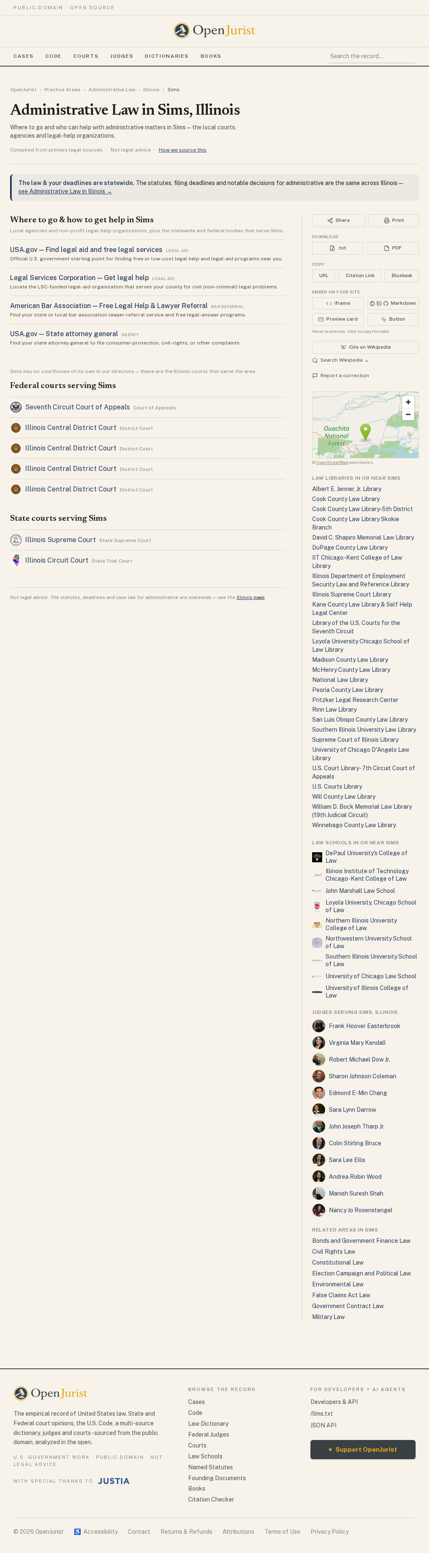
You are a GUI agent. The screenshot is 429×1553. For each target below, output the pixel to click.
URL (323, 275)
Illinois (151, 90)
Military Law (328, 1317)
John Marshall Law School (360, 890)
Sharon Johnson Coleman (362, 1076)
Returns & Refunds (186, 1531)
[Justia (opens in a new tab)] (114, 1481)
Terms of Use (282, 1531)
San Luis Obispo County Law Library (360, 719)
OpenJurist (23, 90)
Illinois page (251, 597)
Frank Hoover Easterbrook (365, 1026)
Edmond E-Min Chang (358, 1093)
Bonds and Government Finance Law (361, 1240)
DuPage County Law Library (350, 547)
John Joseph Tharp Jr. (357, 1126)
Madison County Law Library (350, 659)
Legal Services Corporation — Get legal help (79, 278)
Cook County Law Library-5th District (362, 509)
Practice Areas (62, 90)
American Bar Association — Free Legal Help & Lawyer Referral (109, 306)
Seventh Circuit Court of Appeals (77, 407)
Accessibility (96, 1531)
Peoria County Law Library (347, 690)
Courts (85, 56)
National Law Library (340, 679)
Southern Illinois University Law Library (364, 729)
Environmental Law (338, 1284)
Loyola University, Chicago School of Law (371, 906)
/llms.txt (321, 1413)
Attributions (238, 1531)
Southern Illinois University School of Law (371, 960)
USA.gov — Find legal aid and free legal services (86, 250)
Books (211, 56)
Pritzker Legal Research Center (355, 700)
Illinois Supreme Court (60, 540)
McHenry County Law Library (351, 669)
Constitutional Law (338, 1262)
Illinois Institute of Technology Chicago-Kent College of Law (367, 875)
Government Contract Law (348, 1306)
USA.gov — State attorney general (64, 334)
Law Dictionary (208, 1423)
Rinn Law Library (334, 709)
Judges (121, 56)
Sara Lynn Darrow (352, 1109)
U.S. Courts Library (337, 786)
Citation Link (360, 275)
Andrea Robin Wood (355, 1176)
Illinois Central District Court (70, 428)
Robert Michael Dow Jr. (359, 1059)
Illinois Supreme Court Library (351, 594)
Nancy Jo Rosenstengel (361, 1210)
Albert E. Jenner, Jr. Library (346, 489)
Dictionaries (167, 56)
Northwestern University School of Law (369, 942)
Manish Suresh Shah (356, 1193)
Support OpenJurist (362, 1449)
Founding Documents (217, 1478)
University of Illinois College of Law (367, 992)
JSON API (323, 1425)
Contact (139, 1531)
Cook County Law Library (346, 499)
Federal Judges (208, 1434)
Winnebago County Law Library (354, 825)
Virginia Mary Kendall (357, 1042)
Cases (23, 56)
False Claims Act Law (341, 1295)
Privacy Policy (329, 1531)
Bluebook (402, 275)
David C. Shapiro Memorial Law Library (363, 537)
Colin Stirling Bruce (355, 1143)
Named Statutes (210, 1467)
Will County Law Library (343, 796)
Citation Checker (211, 1499)
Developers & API (334, 1402)
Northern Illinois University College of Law (361, 924)
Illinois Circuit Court (56, 560)
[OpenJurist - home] (214, 30)
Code (53, 56)
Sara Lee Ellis (347, 1160)
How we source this (183, 150)
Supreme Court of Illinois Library (355, 739)
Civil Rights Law (333, 1251)
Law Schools (205, 1456)
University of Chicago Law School (371, 976)
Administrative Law (111, 90)
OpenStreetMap (332, 462)
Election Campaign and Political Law (361, 1273)
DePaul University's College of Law (367, 857)
